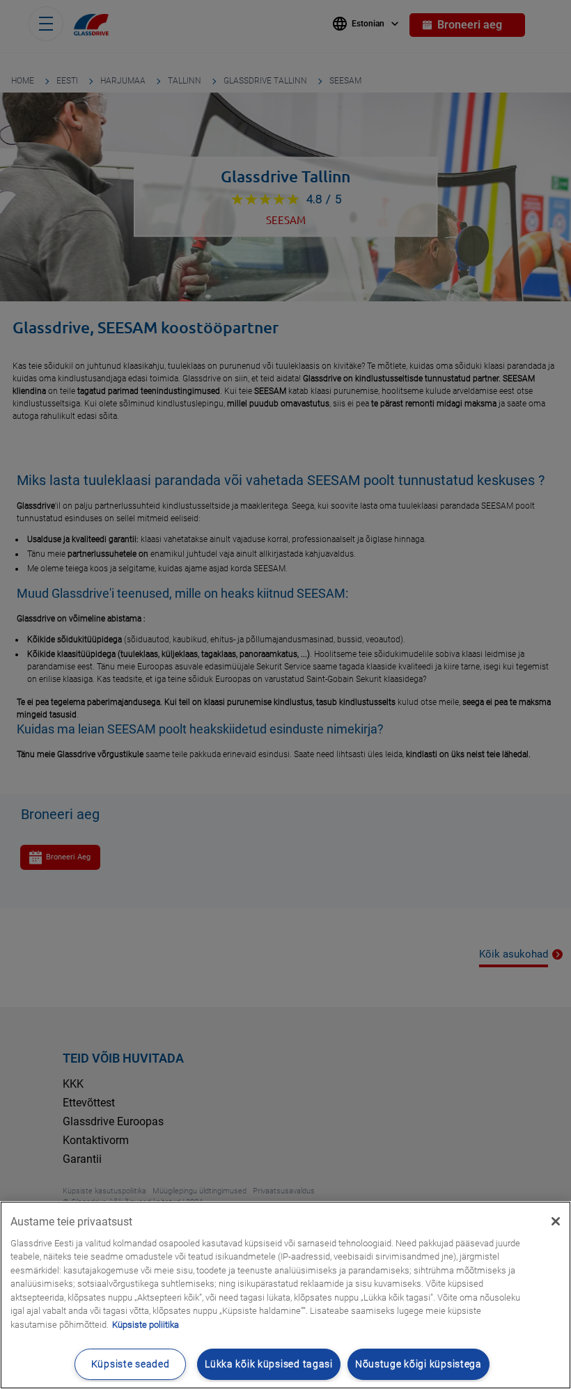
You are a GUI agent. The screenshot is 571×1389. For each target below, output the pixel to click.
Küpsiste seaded (130, 1364)
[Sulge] (555, 1221)
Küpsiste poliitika (145, 1324)
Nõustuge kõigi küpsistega (418, 1364)
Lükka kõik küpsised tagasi (269, 1364)
